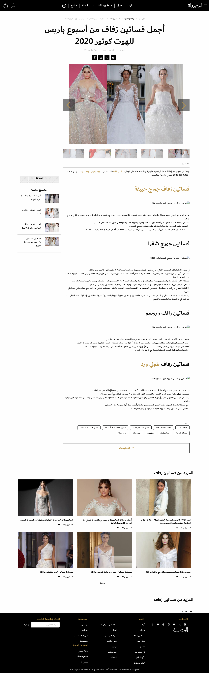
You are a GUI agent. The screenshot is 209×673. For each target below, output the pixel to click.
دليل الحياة (88, 6)
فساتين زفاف (115, 18)
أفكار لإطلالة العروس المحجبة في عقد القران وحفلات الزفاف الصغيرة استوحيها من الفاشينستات (165, 521)
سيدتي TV (83, 662)
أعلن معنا (84, 641)
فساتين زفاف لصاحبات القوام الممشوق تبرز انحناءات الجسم (46, 520)
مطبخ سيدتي (82, 656)
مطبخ (74, 6)
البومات (113, 657)
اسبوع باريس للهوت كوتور (89, 427)
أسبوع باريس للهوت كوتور (91, 171)
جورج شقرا (137, 433)
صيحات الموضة (181, 433)
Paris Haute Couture (163, 427)
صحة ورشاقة (105, 6)
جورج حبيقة (147, 189)
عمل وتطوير (111, 641)
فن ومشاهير (139, 652)
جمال (120, 6)
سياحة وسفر (111, 635)
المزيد (103, 582)
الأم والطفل (140, 657)
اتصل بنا (84, 630)
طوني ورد (150, 364)
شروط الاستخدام (81, 635)
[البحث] (13, 6)
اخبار (114, 630)
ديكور (114, 646)
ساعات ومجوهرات (109, 624)
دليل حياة (141, 641)
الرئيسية (142, 18)
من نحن (84, 624)
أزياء (129, 6)
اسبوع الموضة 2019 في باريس (115, 427)
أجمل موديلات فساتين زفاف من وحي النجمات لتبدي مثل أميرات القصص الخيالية (107, 521)
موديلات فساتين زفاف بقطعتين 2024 (56, 572)
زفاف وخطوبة (129, 18)
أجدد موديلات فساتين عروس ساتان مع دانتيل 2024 (168, 572)
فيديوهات (112, 652)
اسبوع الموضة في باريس (140, 427)
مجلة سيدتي (83, 651)
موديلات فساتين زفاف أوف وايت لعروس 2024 (111, 572)
